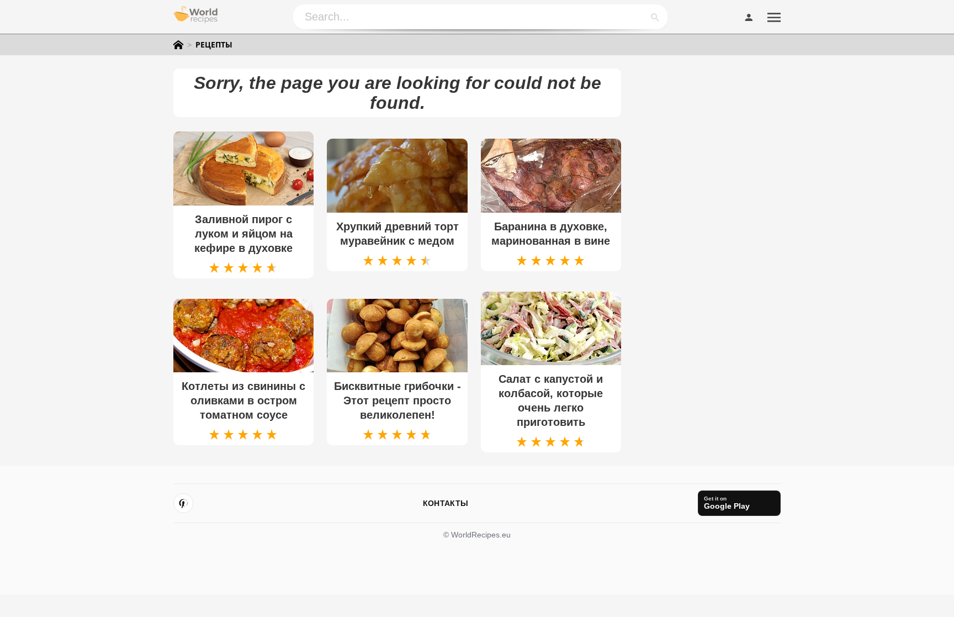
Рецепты (213, 45)
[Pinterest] (183, 503)
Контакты (445, 503)
